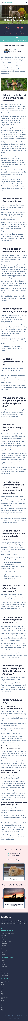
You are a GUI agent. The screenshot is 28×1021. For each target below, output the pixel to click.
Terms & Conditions (14, 1018)
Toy (7, 28)
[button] (26, 2)
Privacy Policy (24, 1016)
